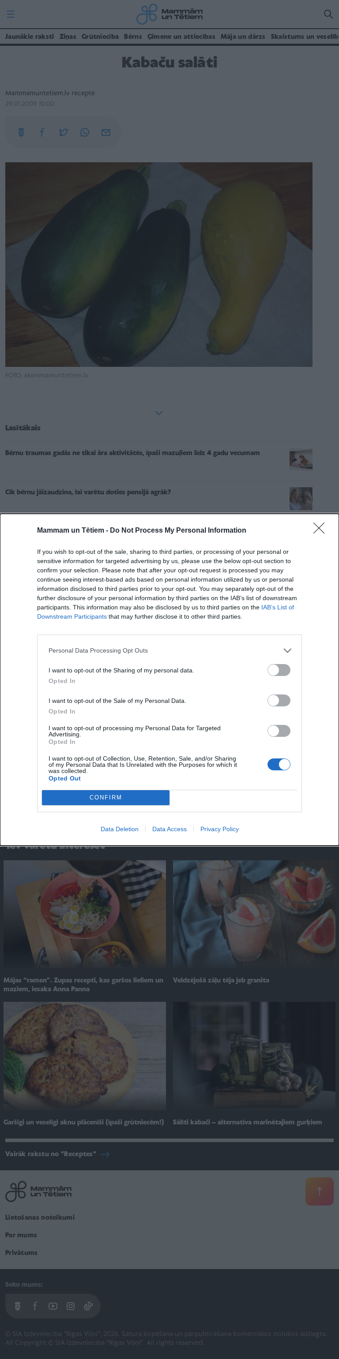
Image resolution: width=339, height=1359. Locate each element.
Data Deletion (120, 829)
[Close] (321, 531)
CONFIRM (106, 797)
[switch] (278, 670)
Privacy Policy (219, 829)
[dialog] (169, 680)
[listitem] (169, 650)
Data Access (169, 829)
